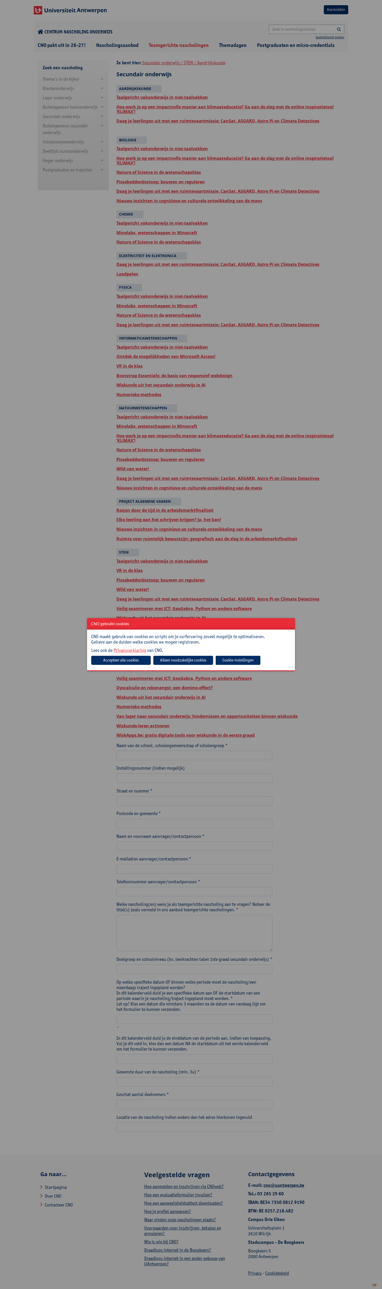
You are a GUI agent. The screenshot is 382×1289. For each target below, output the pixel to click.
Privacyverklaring (130, 650)
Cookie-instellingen (238, 660)
